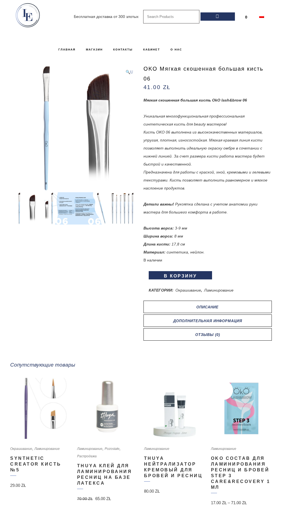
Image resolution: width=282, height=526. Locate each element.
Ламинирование (219, 290)
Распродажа (87, 456)
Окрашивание (188, 290)
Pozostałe (112, 449)
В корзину (180, 276)
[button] (129, 72)
